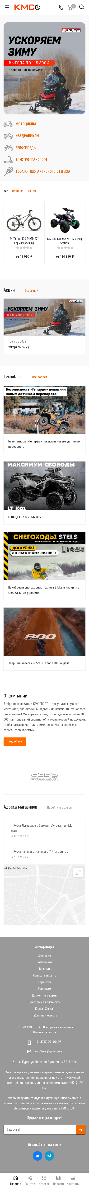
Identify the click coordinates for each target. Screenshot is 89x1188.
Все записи (39, 377)
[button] (45, 109)
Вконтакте (37, 1156)
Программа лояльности (44, 1002)
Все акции (31, 291)
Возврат (44, 969)
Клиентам (44, 989)
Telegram (49, 1156)
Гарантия (44, 982)
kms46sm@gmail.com (48, 1051)
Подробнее (15, 741)
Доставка (44, 955)
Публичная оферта (44, 1015)
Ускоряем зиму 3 (19, 347)
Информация (45, 947)
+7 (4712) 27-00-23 (48, 1042)
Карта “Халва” (44, 1009)
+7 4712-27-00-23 (20, 836)
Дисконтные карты (44, 995)
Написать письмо (44, 975)
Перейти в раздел (59, 807)
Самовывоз (44, 962)
